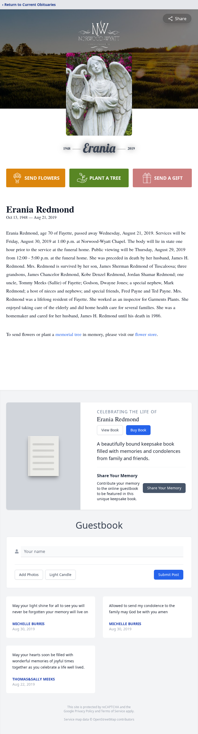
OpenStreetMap (104, 719)
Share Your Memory (164, 487)
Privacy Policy (84, 711)
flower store (146, 334)
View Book (110, 430)
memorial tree (68, 334)
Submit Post (168, 574)
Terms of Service (113, 711)
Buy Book (138, 430)
